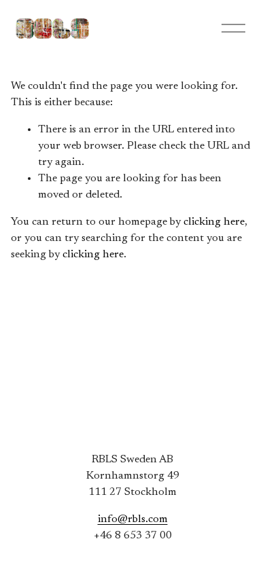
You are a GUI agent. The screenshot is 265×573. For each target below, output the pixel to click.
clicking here (214, 222)
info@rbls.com (133, 519)
